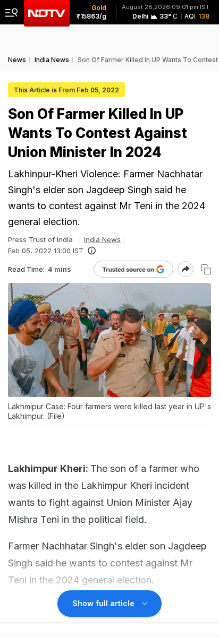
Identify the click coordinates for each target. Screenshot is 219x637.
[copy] (206, 269)
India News (102, 239)
